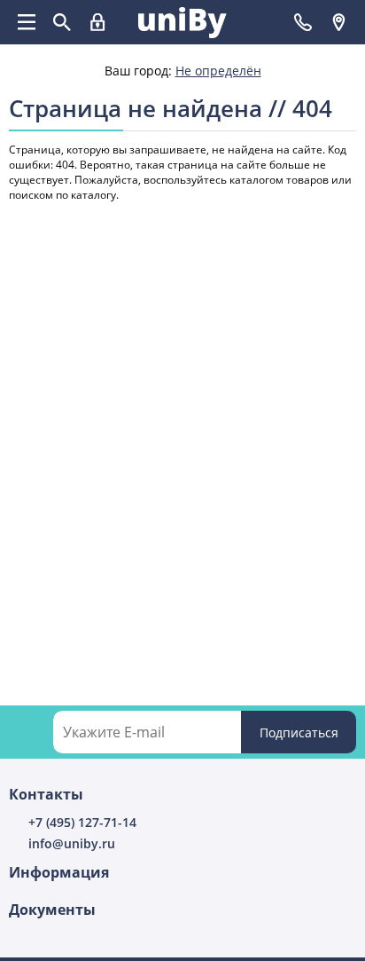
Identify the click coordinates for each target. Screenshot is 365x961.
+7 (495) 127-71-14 (82, 822)
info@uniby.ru (71, 843)
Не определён (218, 70)
